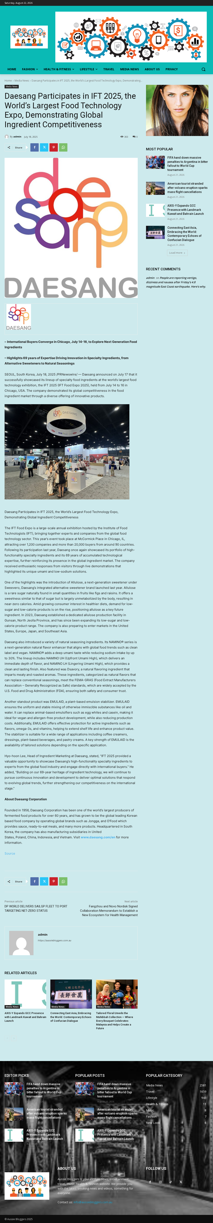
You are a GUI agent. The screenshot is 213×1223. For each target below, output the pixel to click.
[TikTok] (170, 1182)
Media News (22, 80)
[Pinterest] (54, 147)
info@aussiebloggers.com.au (93, 1202)
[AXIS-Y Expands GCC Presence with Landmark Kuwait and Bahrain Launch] (25, 994)
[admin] (7, 137)
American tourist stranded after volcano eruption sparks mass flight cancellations (187, 187)
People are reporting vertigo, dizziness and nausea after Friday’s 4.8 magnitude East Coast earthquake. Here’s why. (176, 282)
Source (10, 853)
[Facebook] (34, 147)
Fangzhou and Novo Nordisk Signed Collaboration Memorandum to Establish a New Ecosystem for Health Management (109, 910)
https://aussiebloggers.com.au (54, 940)
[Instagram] (160, 1182)
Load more (175, 252)
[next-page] (13, 1038)
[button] (203, 69)
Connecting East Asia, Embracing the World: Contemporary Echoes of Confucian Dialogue (70, 1017)
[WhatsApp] (63, 147)
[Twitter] (44, 147)
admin (17, 136)
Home (8, 80)
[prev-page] (7, 1038)
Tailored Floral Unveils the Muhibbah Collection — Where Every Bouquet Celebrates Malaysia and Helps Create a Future (114, 1021)
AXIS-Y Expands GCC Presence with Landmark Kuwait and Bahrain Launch (25, 1017)
